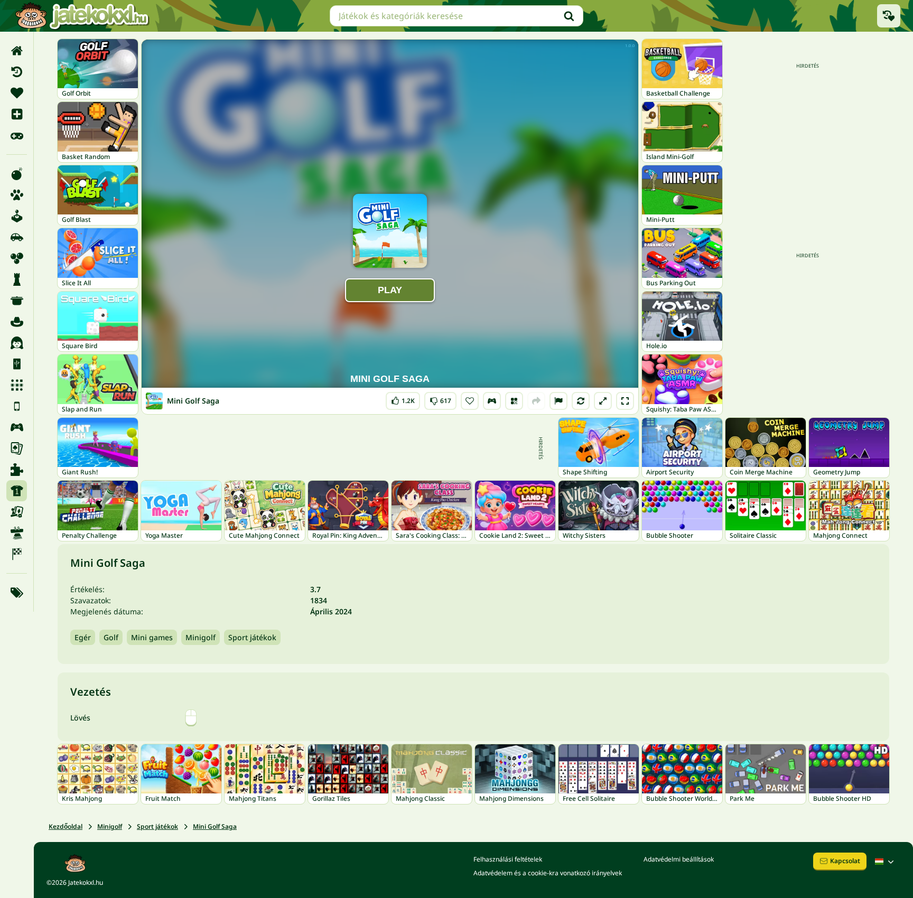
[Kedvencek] (16, 93)
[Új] (16, 114)
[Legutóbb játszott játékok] (888, 15)
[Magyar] (885, 862)
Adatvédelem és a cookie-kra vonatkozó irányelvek (547, 872)
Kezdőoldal (65, 826)
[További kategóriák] (16, 592)
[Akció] (16, 173)
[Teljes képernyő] (625, 401)
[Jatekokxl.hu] (82, 16)
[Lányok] (16, 342)
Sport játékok (252, 637)
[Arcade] (16, 216)
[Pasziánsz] (16, 448)
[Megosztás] (536, 401)
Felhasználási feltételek (507, 859)
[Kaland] (16, 321)
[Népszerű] (16, 135)
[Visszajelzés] (558, 401)
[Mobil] (16, 406)
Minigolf (200, 637)
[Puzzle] (16, 469)
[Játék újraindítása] (581, 401)
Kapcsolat (845, 860)
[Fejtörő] (16, 279)
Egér (82, 637)
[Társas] (16, 511)
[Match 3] (16, 385)
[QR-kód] (514, 401)
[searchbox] (456, 15)
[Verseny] (16, 554)
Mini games (152, 637)
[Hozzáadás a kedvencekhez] (470, 401)
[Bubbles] (16, 258)
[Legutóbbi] (16, 71)
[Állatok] (16, 194)
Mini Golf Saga (215, 826)
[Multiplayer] (16, 427)
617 (440, 398)
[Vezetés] (492, 401)
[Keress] (569, 15)
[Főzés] (16, 300)
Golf (111, 637)
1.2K (402, 398)
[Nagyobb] (603, 401)
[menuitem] (16, 50)
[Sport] (16, 490)
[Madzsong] (16, 364)
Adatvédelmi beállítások (679, 859)
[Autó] (16, 237)
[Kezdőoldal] (16, 50)
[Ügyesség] (16, 533)
